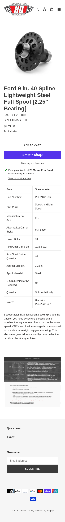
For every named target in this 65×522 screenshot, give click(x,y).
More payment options (32, 163)
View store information (19, 178)
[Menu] (59, 9)
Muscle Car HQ (27, 510)
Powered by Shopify (44, 510)
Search (11, 436)
